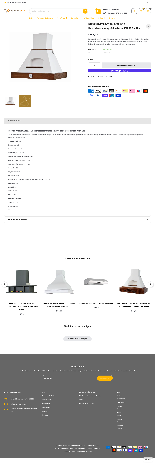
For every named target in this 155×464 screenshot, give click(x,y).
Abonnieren (104, 378)
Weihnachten (46, 407)
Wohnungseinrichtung (49, 396)
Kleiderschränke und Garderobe (90, 396)
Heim (31, 18)
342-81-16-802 (121, 13)
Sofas (81, 400)
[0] (141, 11)
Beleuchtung (46, 403)
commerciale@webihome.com (16, 2)
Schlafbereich (46, 400)
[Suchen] (85, 11)
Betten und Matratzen (86, 403)
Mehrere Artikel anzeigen (77, 339)
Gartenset (45, 411)
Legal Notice (121, 402)
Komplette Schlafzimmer (87, 392)
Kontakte (112, 18)
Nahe (118, 392)
